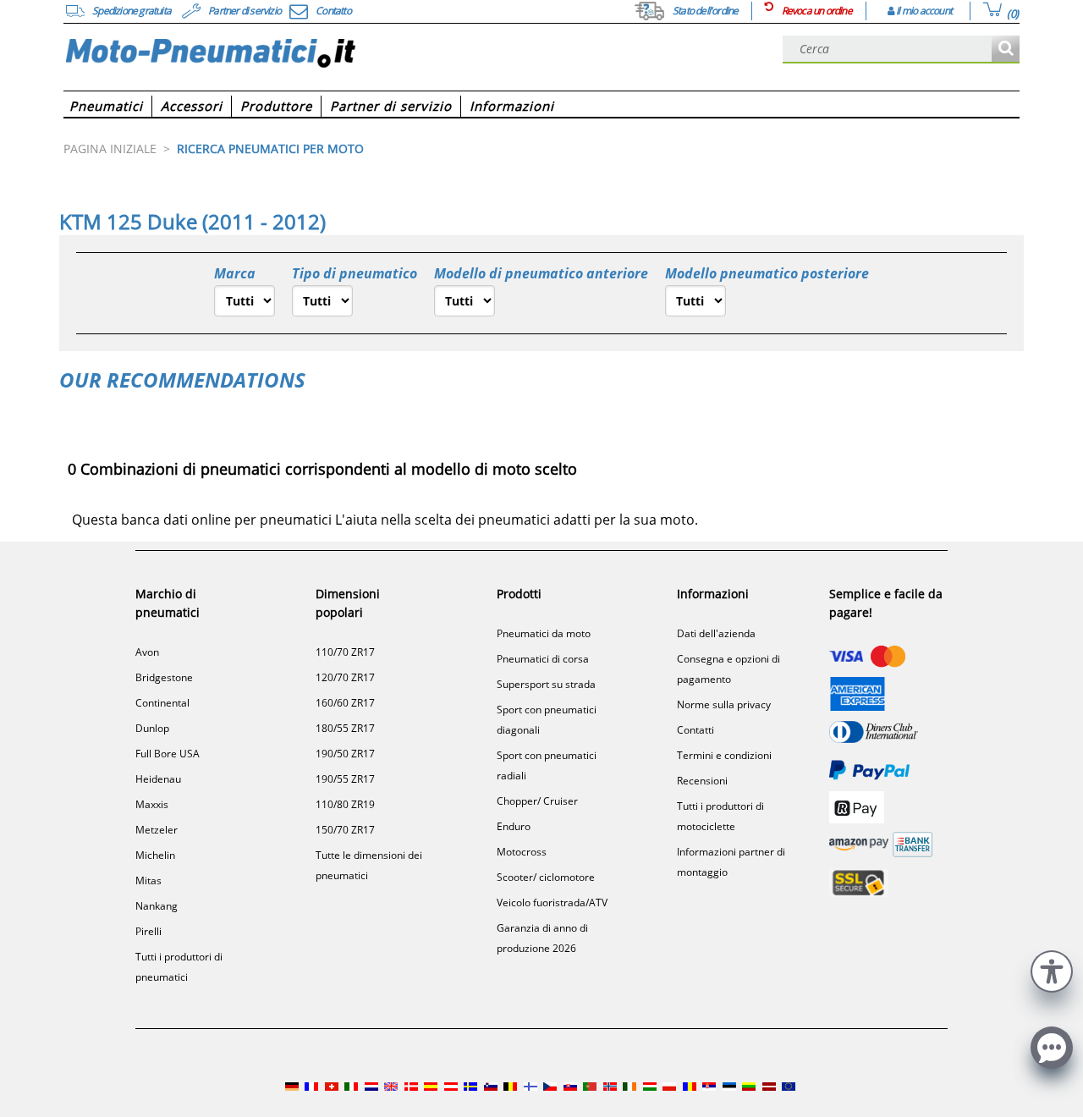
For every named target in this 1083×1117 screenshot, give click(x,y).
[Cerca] (1006, 49)
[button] (1052, 969)
